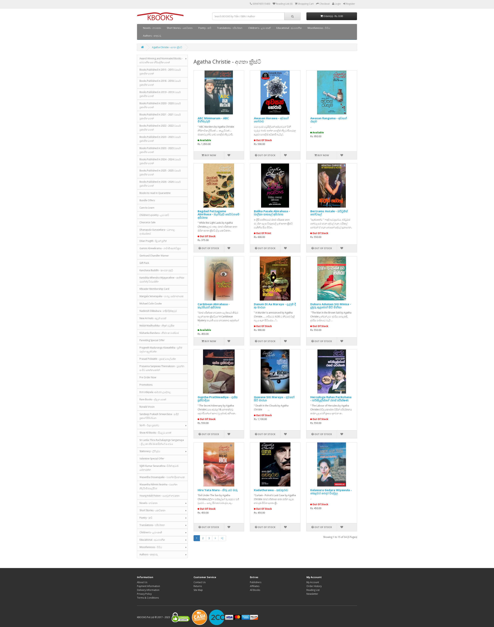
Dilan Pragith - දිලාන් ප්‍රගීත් (153, 241)
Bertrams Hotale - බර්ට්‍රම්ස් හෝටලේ (329, 212)
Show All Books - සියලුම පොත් (155, 432)
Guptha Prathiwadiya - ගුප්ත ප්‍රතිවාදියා (218, 398)
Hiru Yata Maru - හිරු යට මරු (218, 490)
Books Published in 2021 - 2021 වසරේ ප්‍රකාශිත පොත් (160, 116)
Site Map (198, 590)
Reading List (313, 590)
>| (222, 538)
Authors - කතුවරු (152, 35)
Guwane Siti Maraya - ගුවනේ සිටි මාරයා (274, 398)
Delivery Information (148, 590)
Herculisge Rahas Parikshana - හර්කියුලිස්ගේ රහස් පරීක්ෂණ (330, 398)
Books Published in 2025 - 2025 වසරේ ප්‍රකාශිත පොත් (160, 172)
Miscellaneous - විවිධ (319, 28)
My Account (312, 582)
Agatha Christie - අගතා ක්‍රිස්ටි (167, 47)
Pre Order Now (148, 377)
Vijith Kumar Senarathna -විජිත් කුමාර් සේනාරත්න (159, 467)
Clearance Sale (148, 222)
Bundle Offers (147, 200)
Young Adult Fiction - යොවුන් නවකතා (159, 495)
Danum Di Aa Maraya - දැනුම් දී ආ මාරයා (275, 305)
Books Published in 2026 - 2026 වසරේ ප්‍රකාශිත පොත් (160, 183)
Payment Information (148, 586)
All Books (255, 590)
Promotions (146, 384)
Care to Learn (147, 207)
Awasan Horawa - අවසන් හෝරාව (271, 119)
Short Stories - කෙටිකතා (180, 28)
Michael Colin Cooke (151, 303)
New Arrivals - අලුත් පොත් (153, 318)
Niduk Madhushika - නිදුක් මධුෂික (157, 325)
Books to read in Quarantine (155, 193)
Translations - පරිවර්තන (229, 28)
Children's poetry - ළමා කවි (154, 215)
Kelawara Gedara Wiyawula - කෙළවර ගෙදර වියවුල (331, 491)
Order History (314, 586)
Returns (198, 586)
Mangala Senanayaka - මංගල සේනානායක (162, 296)
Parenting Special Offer (152, 340)
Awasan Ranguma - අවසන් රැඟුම (328, 119)
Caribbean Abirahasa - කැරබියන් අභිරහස (214, 305)
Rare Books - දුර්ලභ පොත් (153, 399)
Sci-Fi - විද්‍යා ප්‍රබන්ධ (149, 425)
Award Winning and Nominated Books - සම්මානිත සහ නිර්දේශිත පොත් (161, 60)
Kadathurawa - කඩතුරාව (271, 490)
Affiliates (254, 586)
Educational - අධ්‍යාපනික (289, 28)
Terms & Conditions (148, 597)
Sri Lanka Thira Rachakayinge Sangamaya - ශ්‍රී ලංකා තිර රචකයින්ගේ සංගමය (162, 442)
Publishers (255, 582)
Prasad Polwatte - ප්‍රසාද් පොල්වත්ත (158, 358)
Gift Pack (144, 263)
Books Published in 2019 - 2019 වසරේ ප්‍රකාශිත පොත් (160, 94)
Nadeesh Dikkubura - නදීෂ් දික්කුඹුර (158, 311)
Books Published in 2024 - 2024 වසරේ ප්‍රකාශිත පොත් (160, 161)
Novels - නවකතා (152, 28)
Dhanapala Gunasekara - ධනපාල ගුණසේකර (157, 231)
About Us (142, 582)
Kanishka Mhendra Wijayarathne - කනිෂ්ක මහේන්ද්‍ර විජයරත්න (162, 279)
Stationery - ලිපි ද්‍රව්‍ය (150, 451)
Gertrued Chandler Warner (154, 255)
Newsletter (312, 593)
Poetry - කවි (204, 28)
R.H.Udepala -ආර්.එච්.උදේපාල (155, 392)
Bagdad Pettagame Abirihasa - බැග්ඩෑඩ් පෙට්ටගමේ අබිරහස (218, 214)
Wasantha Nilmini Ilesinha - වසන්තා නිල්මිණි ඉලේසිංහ (158, 486)
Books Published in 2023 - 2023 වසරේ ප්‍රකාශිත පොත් (160, 138)
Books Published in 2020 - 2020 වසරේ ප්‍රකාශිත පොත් (160, 105)
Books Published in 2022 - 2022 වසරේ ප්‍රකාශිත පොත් (160, 127)
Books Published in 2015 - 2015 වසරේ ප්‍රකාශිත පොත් (160, 71)
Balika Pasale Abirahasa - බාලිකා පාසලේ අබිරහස (272, 212)
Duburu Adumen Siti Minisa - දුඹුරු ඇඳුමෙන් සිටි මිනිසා (330, 305)
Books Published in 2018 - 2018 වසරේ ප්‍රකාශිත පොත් (160, 82)
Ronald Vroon (147, 406)
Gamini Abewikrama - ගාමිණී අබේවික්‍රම (160, 248)
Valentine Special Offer (152, 458)
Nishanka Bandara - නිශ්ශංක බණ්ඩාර (159, 333)
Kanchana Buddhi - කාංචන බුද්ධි (156, 270)
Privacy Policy (144, 593)
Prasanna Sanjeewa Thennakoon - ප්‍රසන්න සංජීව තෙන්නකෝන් (162, 368)
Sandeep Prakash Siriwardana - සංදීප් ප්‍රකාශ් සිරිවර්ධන (159, 416)
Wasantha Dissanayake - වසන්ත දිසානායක (162, 477)
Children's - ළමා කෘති (259, 28)
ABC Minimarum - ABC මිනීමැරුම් (213, 119)
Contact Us (200, 582)
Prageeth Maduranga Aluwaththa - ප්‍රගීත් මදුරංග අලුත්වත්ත (161, 349)
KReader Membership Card (154, 288)
